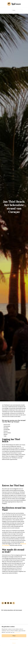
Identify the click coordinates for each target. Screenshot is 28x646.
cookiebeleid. (17, 632)
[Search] (21, 10)
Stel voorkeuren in (14, 639)
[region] (14, 635)
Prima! (14, 635)
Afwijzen (14, 643)
